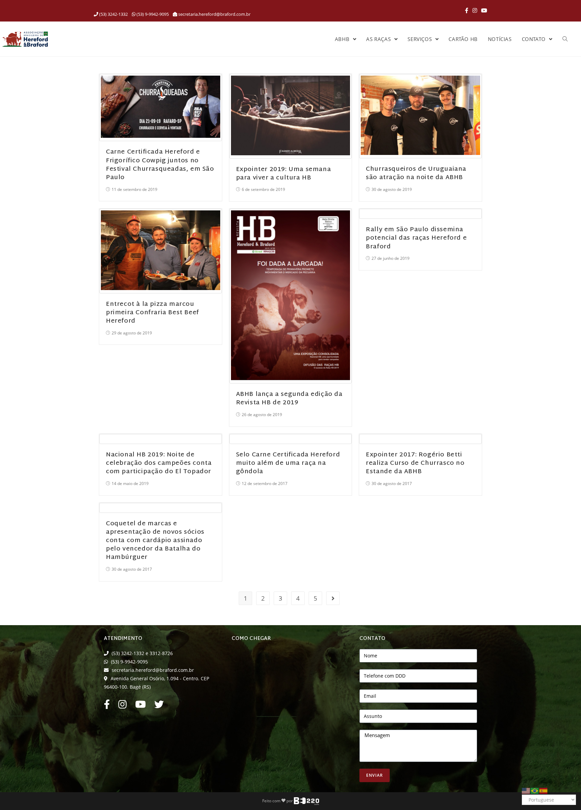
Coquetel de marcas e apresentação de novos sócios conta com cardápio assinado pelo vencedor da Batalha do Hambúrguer (155, 540)
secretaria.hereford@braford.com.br (214, 14)
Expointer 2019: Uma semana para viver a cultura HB (283, 174)
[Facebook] (466, 10)
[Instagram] (474, 10)
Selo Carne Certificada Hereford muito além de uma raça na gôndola (288, 463)
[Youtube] (140, 706)
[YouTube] (483, 10)
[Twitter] (159, 706)
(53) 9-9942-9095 (152, 14)
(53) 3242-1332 (113, 14)
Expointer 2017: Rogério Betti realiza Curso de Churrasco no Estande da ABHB (415, 463)
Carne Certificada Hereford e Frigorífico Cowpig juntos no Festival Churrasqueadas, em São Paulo (160, 165)
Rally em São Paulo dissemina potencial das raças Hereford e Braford (416, 238)
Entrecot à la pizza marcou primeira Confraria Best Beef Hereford (152, 313)
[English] (526, 790)
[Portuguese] (535, 790)
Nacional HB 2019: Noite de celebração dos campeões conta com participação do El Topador (158, 463)
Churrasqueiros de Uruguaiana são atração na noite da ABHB (416, 173)
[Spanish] (543, 790)
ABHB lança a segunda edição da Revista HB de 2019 (289, 398)
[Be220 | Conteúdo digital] (306, 800)
